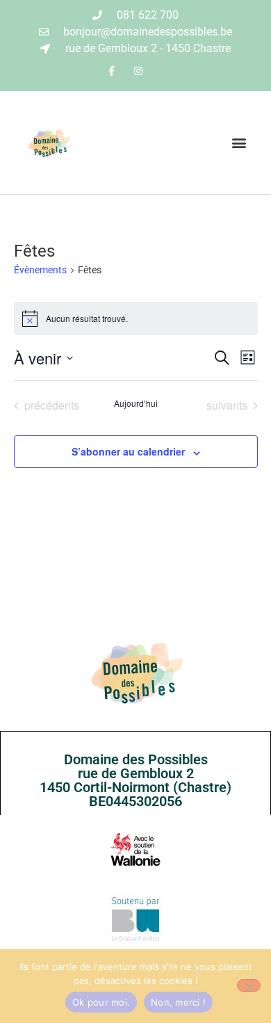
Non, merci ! (178, 1002)
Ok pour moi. (101, 1002)
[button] (238, 142)
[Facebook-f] (111, 70)
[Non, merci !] (249, 985)
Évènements (40, 269)
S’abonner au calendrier (128, 451)
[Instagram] (138, 70)
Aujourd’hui (136, 403)
